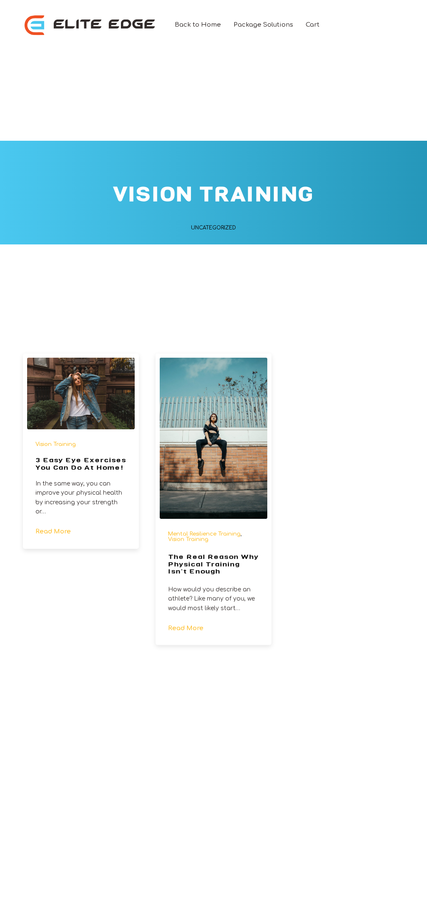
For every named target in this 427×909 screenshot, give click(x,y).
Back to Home (198, 24)
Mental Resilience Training (204, 534)
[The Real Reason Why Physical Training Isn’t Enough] (213, 438)
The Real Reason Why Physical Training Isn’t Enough (213, 564)
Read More (53, 531)
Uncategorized (213, 228)
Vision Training (55, 444)
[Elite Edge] (90, 24)
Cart (312, 24)
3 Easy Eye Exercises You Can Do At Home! (80, 464)
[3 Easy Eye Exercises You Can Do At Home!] (81, 393)
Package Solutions (263, 24)
